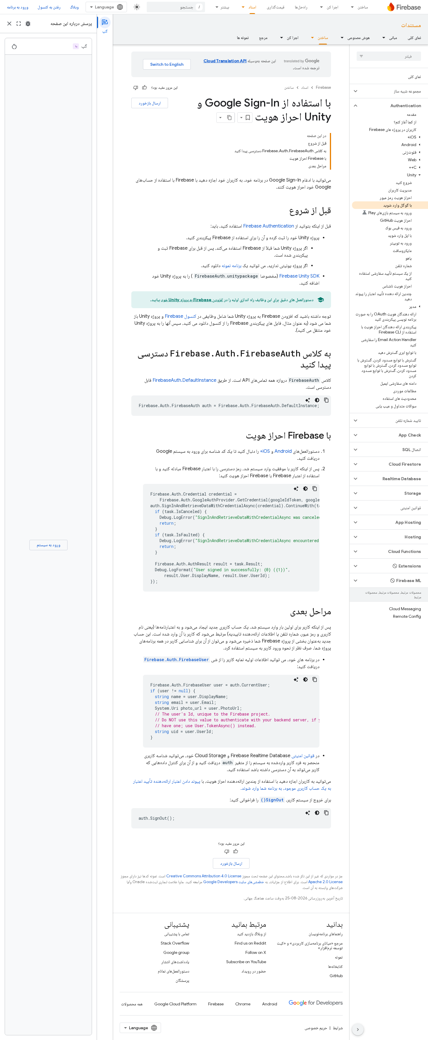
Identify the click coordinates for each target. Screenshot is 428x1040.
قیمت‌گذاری (275, 7)
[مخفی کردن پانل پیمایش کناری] (358, 1029)
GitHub (336, 975)
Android (283, 451)
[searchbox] (389, 56)
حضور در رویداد (253, 971)
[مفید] (144, 87)
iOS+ (265, 451)
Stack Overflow (175, 943)
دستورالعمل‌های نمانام (173, 971)
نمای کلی (414, 37)
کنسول (180, 316)
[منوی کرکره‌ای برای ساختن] (351, 7)
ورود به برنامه (17, 7)
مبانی (393, 37)
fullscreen (18, 23)
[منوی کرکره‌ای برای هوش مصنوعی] (340, 38)
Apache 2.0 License (325, 881)
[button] (393, 91)
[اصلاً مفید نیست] (135, 87)
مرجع (263, 37)
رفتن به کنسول (49, 7)
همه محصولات (132, 1004)
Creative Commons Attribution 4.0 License (203, 876)
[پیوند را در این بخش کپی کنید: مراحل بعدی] (284, 611)
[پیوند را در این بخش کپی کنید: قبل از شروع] (283, 210)
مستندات (411, 25)
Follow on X (255, 952)
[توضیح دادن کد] (307, 400)
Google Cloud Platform (175, 1004)
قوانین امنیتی (302, 756)
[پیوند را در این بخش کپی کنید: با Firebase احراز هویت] (240, 436)
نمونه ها (243, 37)
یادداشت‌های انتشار (175, 961)
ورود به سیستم (48, 544)
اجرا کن (332, 7)
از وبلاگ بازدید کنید (251, 933)
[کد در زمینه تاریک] (317, 400)
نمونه (339, 957)
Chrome (242, 1004)
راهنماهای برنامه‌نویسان (326, 933)
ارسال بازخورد (150, 103)
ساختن (363, 7)
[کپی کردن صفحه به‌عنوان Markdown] (229, 118)
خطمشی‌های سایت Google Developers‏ (233, 881)
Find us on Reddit (250, 943)
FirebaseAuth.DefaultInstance (184, 380)
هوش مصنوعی (358, 37)
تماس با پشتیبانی (176, 933)
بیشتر (224, 7)
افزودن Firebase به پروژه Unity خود (192, 299)
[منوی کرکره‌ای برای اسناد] (241, 7)
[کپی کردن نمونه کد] (326, 400)
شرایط (338, 1027)
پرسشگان (182, 980)
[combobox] (176, 7)
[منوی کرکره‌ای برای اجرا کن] (320, 7)
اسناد (252, 7)
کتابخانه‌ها (335, 966)
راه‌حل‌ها (301, 7)
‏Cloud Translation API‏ (225, 60)
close (9, 23)
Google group (176, 952)
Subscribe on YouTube (246, 961)
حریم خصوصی (316, 1027)
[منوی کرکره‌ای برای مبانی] (382, 38)
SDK (299, 276)
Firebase (323, 87)
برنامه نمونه (231, 266)
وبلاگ (74, 7)
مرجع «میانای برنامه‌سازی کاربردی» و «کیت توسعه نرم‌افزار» (310, 945)
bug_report (27, 23)
